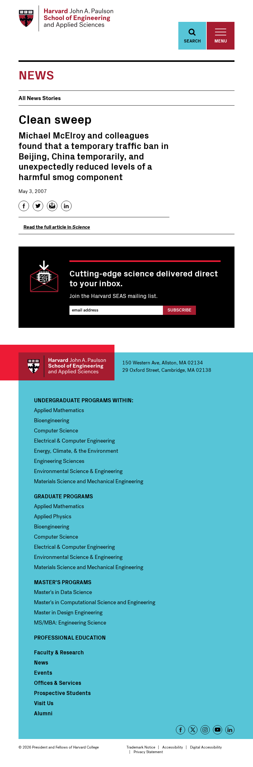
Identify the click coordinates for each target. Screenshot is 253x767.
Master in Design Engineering (68, 612)
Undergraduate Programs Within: (83, 400)
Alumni (43, 713)
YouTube (217, 729)
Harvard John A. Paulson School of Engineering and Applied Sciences (66, 366)
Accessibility (172, 747)
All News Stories (40, 98)
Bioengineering (51, 420)
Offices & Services (57, 682)
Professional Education (70, 637)
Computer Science (56, 430)
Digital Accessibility (206, 747)
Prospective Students (62, 693)
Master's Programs (62, 582)
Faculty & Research (59, 652)
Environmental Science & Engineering (78, 471)
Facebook (180, 729)
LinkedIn (229, 729)
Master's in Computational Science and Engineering (94, 602)
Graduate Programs (63, 496)
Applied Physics (52, 516)
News (41, 662)
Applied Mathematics (59, 410)
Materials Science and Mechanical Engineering (88, 481)
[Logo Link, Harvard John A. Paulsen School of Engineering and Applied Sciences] (66, 18)
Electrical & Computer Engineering (74, 441)
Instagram (205, 729)
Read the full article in (56, 227)
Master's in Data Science (63, 592)
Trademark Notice (140, 747)
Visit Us (43, 703)
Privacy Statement (148, 751)
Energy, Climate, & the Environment (76, 451)
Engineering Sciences (59, 461)
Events (43, 672)
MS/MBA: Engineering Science (70, 622)
